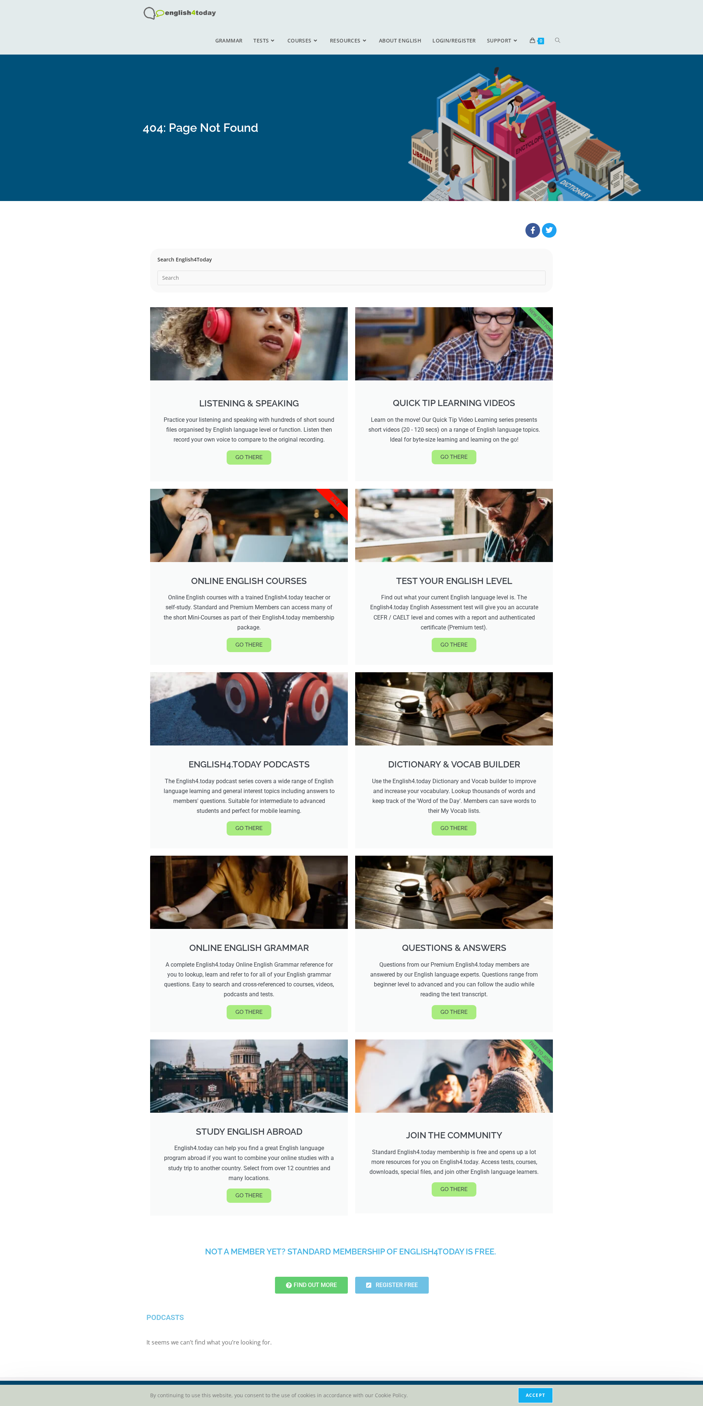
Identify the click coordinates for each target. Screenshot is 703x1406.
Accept (535, 1395)
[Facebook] (532, 230)
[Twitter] (549, 230)
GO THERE (249, 457)
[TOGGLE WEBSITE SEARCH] (558, 40)
